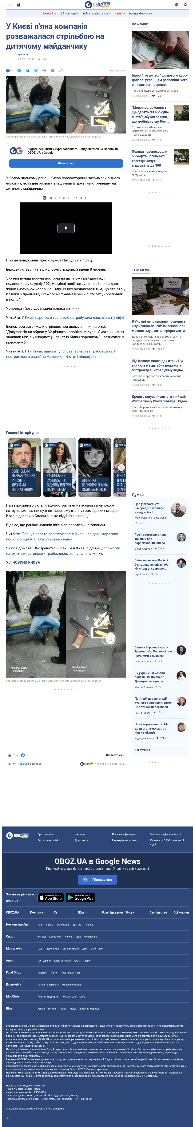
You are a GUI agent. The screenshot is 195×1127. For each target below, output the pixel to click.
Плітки (52, 1008)
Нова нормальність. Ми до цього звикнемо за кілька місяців (152, 728)
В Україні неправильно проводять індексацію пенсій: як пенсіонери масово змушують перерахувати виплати (158, 326)
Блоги (130, 912)
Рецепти (42, 972)
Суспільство (158, 912)
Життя (82, 912)
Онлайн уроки (70, 948)
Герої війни (50, 13)
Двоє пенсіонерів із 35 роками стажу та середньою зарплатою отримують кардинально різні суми (156, 340)
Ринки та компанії (48, 984)
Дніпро (77, 924)
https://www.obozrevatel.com (131, 1025)
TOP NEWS (141, 270)
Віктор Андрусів (143, 549)
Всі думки (141, 750)
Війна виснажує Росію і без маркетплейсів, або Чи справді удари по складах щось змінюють (152, 565)
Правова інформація (124, 834)
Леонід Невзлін (143, 713)
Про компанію (46, 834)
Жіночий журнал (89, 1008)
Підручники (52, 948)
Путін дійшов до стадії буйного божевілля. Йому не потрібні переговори (153, 703)
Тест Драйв (44, 960)
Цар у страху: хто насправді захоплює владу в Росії (149, 508)
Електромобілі (62, 960)
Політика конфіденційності (165, 834)
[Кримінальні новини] (86, 765)
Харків (49, 924)
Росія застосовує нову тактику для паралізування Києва (150, 539)
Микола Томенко (144, 687)
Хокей (68, 936)
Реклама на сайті (48, 840)
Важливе (140, 24)
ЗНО (93, 948)
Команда (80, 834)
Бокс (78, 936)
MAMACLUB (69, 996)
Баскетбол (55, 936)
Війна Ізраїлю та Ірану (97, 13)
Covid (82, 996)
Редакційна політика (29, 764)
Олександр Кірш (143, 661)
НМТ (102, 948)
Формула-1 (90, 936)
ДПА (84, 948)
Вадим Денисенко (144, 738)
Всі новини (181, 912)
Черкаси (89, 924)
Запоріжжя (63, 924)
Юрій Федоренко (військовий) (151, 517)
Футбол (42, 936)
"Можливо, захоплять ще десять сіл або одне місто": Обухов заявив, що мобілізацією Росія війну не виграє (150, 115)
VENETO (120, 13)
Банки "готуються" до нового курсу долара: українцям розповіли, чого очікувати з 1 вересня (160, 80)
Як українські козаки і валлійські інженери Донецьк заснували (150, 677)
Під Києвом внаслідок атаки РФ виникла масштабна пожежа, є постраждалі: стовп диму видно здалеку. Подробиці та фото (157, 365)
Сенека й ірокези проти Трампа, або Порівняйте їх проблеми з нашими (153, 651)
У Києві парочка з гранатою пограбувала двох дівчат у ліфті (73, 317)
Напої (54, 972)
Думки (138, 494)
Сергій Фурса (142, 574)
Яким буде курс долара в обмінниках (155, 90)
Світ (57, 912)
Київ (40, 924)
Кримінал (23, 54)
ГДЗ (40, 948)
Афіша (41, 1008)
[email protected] (51, 1098)
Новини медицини (48, 996)
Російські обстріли (140, 13)
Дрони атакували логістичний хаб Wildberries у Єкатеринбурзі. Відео (159, 399)
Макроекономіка (72, 984)
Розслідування (112, 912)
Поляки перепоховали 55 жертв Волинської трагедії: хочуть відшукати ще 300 (149, 158)
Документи (81, 840)
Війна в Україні (70, 13)
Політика (36, 912)
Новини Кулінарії (70, 972)
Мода (73, 1008)
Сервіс (86, 960)
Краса (62, 1008)
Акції (77, 960)
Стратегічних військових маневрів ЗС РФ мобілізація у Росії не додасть (150, 131)
